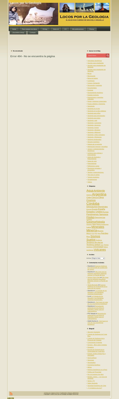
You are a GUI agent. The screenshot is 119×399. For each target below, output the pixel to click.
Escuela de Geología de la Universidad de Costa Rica (96, 350)
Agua (89, 190)
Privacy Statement (73, 393)
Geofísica (89, 219)
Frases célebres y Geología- (96, 104)
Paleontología (92, 163)
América (89, 195)
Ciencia (94, 197)
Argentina (99, 194)
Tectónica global (93, 245)
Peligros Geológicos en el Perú (97, 370)
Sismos (95, 236)
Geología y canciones (94, 123)
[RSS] (11, 394)
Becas (89, 73)
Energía (88, 209)
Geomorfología (95, 221)
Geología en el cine (94, 108)
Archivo (88, 258)
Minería (91, 230)
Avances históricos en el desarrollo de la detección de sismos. (97, 267)
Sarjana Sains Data (94, 277)
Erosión (95, 209)
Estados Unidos (94, 211)
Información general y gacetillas (98, 146)
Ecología (90, 90)
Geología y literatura (94, 130)
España (101, 209)
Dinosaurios (92, 207)
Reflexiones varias (93, 166)
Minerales (97, 226)
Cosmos (91, 200)
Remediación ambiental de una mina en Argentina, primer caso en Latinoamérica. (96, 308)
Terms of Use (55, 393)
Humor (98, 224)
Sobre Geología (93, 383)
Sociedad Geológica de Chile (97, 386)
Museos (100, 231)
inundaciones (105, 224)
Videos (90, 182)
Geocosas (91, 360)
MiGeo (90, 367)
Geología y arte (92, 120)
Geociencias (100, 218)
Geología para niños (94, 113)
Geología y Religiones (95, 137)
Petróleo (104, 233)
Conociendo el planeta (95, 342)
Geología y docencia (94, 125)
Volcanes (100, 249)
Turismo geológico (93, 177)
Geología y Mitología (94, 132)
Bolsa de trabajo (93, 78)
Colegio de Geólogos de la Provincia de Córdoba (96, 339)
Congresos (91, 81)
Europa (105, 212)
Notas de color (92, 161)
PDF (96, 233)
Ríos (88, 237)
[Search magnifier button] (108, 55)
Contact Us (47, 393)
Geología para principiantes (96, 116)
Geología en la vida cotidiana (97, 111)
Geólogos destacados (94, 139)
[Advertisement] (51, 39)
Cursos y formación (94, 83)
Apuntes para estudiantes (96, 63)
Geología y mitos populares (96, 135)
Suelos (91, 239)
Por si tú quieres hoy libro (96, 374)
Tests (101, 245)
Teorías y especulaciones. (96, 172)
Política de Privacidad (94, 372)
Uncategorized (92, 179)
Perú (99, 233)
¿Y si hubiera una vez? (95, 388)
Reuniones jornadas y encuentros (94, 169)
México (88, 233)
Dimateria (91, 347)
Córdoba (92, 203)
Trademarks (63, 393)
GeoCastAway (92, 358)
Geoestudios (92, 362)
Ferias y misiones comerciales (97, 101)
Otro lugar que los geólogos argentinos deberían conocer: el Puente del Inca (97, 273)
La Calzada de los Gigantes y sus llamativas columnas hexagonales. (97, 292)
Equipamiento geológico (95, 93)
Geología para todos (94, 118)
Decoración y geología (95, 85)
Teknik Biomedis (93, 285)
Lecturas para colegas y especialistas (95, 154)
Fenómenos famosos (97, 214)
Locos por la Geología (25, 3)
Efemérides (103, 207)
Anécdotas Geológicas (95, 61)
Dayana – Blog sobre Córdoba (97, 345)
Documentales (92, 88)
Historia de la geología (95, 144)
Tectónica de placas (94, 242)
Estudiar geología (93, 95)
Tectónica (99, 240)
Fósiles (90, 217)
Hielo (94, 224)
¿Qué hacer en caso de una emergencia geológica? (98, 303)
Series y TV (91, 381)
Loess (88, 227)
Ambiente (99, 190)
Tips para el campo (94, 175)
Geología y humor (93, 127)
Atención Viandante (94, 332)
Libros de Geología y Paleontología (94, 158)
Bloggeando (91, 76)
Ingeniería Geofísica (94, 365)
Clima (101, 197)
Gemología (91, 106)
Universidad (98, 247)
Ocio (93, 233)
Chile (88, 197)
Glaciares (89, 224)
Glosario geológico (93, 142)
